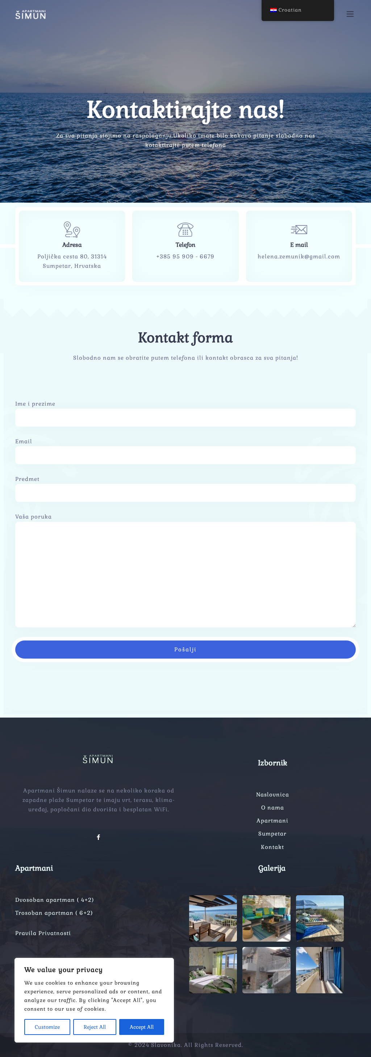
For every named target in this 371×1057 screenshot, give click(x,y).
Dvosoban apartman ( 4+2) (54, 899)
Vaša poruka (33, 516)
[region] (94, 1000)
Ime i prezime (35, 403)
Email (23, 441)
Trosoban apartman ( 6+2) (54, 912)
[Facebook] (98, 837)
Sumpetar (272, 833)
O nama (272, 807)
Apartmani (272, 820)
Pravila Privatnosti (43, 933)
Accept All (142, 1027)
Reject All (95, 1027)
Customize (47, 1027)
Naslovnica (272, 794)
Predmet (27, 478)
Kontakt (272, 847)
